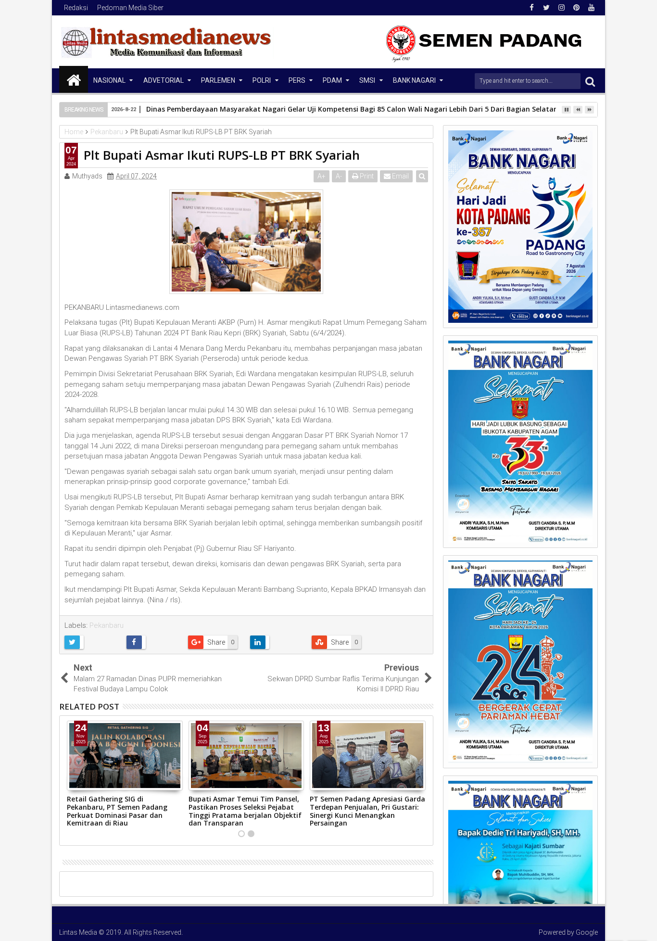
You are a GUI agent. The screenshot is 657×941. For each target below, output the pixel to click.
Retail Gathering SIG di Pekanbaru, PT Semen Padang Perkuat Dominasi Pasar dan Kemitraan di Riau (117, 810)
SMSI (367, 80)
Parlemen (218, 80)
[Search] (590, 81)
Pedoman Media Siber (130, 8)
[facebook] (531, 7)
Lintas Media (78, 932)
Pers (297, 80)
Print (366, 176)
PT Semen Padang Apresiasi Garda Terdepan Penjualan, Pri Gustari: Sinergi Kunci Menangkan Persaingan (367, 810)
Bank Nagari (414, 80)
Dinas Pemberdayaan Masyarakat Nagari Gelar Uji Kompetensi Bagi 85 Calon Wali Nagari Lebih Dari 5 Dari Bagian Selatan (352, 109)
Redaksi (76, 8)
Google (587, 932)
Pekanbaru (106, 625)
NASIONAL (109, 80)
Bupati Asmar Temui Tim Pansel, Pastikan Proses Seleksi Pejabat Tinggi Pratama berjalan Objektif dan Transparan (245, 810)
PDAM (332, 80)
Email (400, 176)
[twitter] (546, 7)
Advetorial (163, 80)
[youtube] (591, 7)
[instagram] (561, 7)
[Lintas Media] (73, 79)
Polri (262, 80)
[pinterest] (576, 7)
